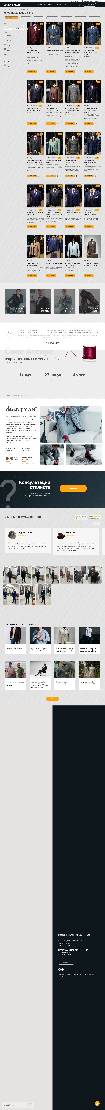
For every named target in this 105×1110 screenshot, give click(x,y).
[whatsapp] (62, 969)
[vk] (59, 969)
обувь (66, 5)
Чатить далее (52, 343)
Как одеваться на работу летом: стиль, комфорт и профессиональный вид (88, 649)
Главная (6, 9)
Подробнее (11, 1105)
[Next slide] (98, 523)
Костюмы (13, 9)
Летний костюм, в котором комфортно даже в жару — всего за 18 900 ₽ (64, 649)
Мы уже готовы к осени (14, 648)
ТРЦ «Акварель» (64, 952)
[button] (89, 5)
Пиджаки (51, 5)
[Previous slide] (94, 523)
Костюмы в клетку (23, 9)
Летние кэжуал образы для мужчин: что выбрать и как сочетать (15, 683)
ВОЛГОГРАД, (62, 950)
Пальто (59, 5)
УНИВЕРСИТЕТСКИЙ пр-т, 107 (77, 950)
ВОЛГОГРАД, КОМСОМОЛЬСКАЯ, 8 (70, 941)
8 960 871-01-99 (75, 1)
